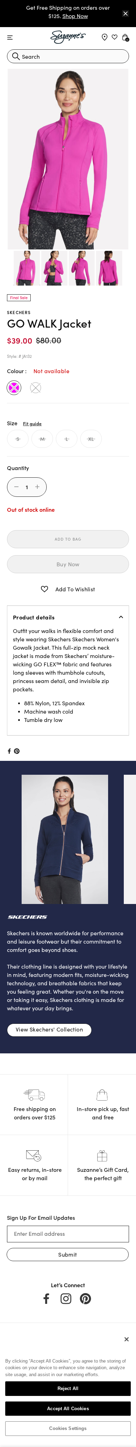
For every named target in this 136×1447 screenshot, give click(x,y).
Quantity (18, 467)
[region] (68, 1386)
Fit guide (32, 423)
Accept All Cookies (68, 1408)
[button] (44, 589)
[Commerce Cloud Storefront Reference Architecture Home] (68, 37)
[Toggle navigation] (10, 37)
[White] (35, 387)
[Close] (125, 13)
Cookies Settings (67, 1428)
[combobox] (68, 56)
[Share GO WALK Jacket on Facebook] (8, 751)
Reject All (68, 1388)
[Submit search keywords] (16, 56)
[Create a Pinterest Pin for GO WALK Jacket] (17, 751)
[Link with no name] (54, 838)
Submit (67, 1254)
